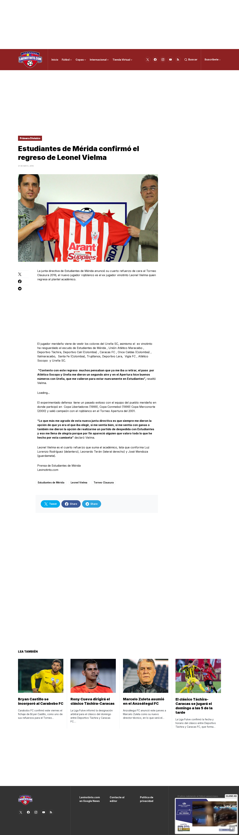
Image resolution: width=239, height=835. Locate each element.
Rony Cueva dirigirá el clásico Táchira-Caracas (93, 701)
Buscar (192, 59)
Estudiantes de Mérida (51, 482)
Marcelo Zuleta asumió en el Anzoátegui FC (143, 701)
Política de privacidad (146, 799)
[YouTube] (170, 59)
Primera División (30, 138)
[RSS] (178, 59)
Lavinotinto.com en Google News (89, 799)
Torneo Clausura (104, 482)
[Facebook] (155, 59)
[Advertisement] (119, 24)
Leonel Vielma (79, 482)
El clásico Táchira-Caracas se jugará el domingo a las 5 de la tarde (194, 706)
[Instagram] (163, 59)
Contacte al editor (117, 799)
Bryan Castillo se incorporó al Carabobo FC (40, 701)
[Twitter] (147, 59)
